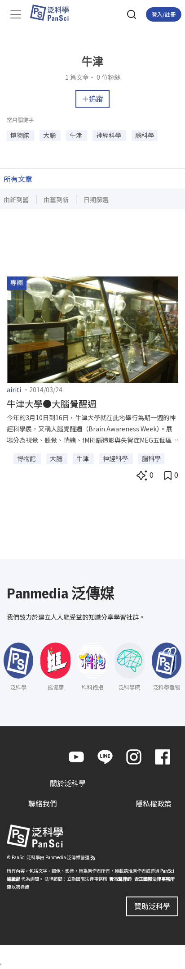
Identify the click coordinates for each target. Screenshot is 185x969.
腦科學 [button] (144, 135)
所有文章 (18, 178)
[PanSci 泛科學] (53, 12)
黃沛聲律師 (120, 878)
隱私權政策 (154, 803)
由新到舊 (16, 199)
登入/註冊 (164, 14)
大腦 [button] (50, 135)
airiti (14, 389)
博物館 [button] (20, 135)
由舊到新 (56, 199)
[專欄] (92, 328)
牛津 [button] (77, 135)
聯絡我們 (42, 803)
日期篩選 (96, 199)
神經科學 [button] (109, 135)
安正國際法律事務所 (154, 878)
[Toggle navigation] (16, 14)
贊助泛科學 (152, 906)
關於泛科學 (68, 783)
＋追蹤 (92, 98)
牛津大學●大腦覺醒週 (52, 403)
